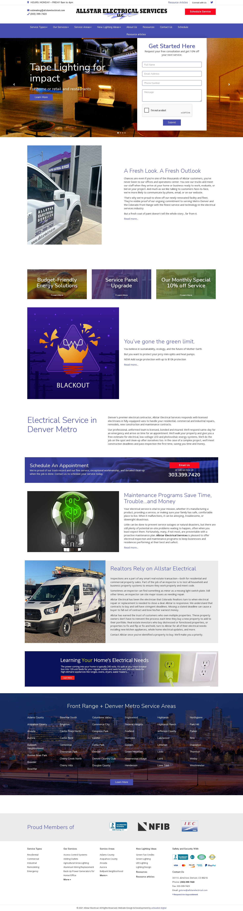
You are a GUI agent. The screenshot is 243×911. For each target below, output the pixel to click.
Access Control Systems (75, 854)
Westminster (197, 765)
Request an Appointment (186, 894)
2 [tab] (120, 133)
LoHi (160, 758)
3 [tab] (122, 133)
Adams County (35, 717)
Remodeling (33, 867)
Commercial (33, 858)
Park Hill (194, 724)
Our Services (60, 27)
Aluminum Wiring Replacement (78, 867)
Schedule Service (200, 11)
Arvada (31, 731)
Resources (148, 27)
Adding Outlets (70, 858)
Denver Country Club (104, 758)
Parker (193, 731)
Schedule (183, 27)
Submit (172, 122)
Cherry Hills (66, 765)
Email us (184, 465)
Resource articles (136, 34)
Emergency (32, 871)
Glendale (130, 738)
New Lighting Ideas (108, 27)
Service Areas (82, 27)
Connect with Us (199, 2)
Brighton (65, 724)
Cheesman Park (68, 751)
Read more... (131, 218)
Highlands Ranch (166, 724)
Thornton (195, 751)
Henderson (131, 765)
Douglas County (101, 765)
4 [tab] (125, 133)
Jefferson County (166, 731)
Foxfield (129, 731)
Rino (192, 738)
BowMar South (68, 717)
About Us (131, 27)
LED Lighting (142, 862)
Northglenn (196, 717)
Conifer (96, 738)
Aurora (31, 738)
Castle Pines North (70, 731)
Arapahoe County (37, 724)
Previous (14, 84)
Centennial (66, 745)
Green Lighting (143, 858)
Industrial (32, 862)
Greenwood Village (136, 758)
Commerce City (101, 724)
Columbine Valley (102, 717)
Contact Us (166, 27)
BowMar (32, 769)
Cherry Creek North (71, 758)
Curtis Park (98, 745)
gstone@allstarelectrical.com (193, 890)
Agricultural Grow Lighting (76, 862)
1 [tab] (118, 133)
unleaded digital (158, 908)
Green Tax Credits (145, 854)
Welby (193, 758)
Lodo (160, 751)
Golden (129, 745)
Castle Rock (66, 738)
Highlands (163, 717)
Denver (96, 751)
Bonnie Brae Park (37, 755)
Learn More (41, 97)
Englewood (131, 717)
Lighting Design (143, 867)
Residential (33, 854)
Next (229, 84)
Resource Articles (178, 2)
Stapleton (195, 745)
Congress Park (100, 731)
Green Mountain (134, 751)
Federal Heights (134, 724)
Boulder (31, 762)
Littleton (162, 745)
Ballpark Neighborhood (35, 746)
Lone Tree (163, 765)
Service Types (38, 27)
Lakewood (163, 738)
